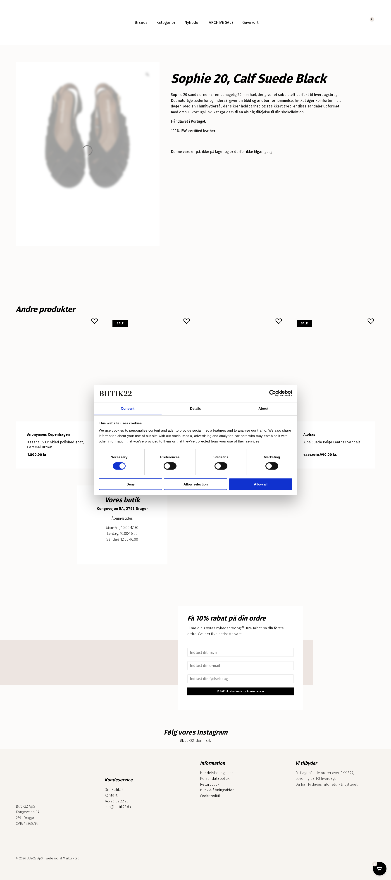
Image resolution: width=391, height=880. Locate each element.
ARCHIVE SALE (221, 22)
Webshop (52, 858)
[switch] (170, 466)
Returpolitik (209, 784)
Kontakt (111, 795)
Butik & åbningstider (217, 790)
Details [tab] (195, 408)
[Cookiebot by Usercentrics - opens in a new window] (272, 393)
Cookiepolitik (210, 796)
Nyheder (192, 22)
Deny (130, 484)
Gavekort (250, 22)
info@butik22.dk (118, 807)
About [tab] (263, 408)
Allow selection (196, 484)
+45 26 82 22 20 (117, 801)
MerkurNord (71, 858)
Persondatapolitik (214, 778)
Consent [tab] (127, 408)
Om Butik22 (114, 789)
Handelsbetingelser (216, 773)
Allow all (260, 484)
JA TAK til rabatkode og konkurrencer (240, 691)
